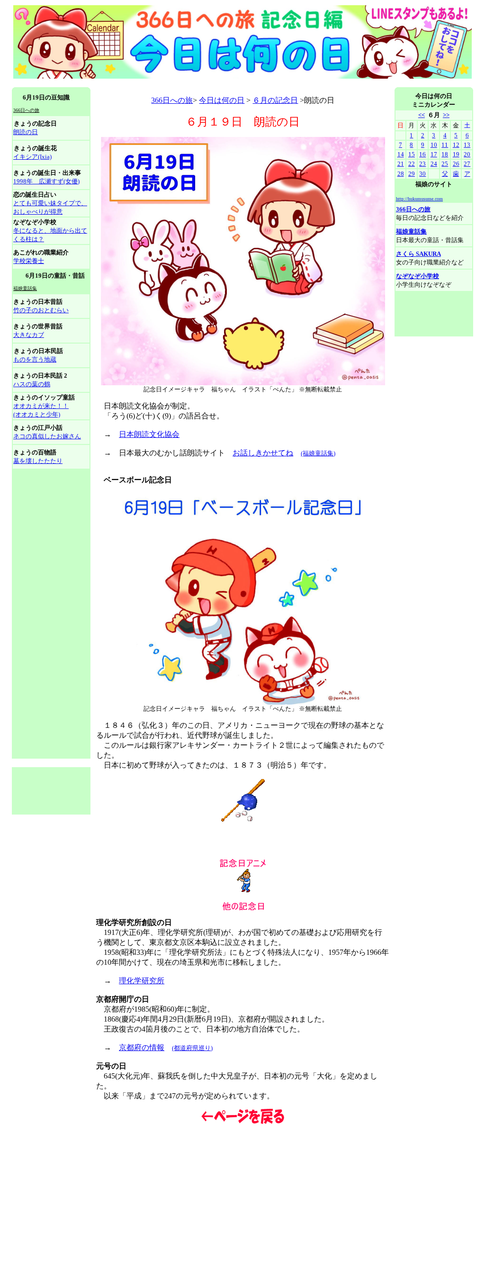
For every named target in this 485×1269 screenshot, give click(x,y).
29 (411, 173)
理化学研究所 (141, 981)
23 (422, 163)
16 (422, 154)
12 (456, 144)
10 (434, 144)
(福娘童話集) (318, 453)
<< (421, 114)
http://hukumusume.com (419, 198)
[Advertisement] (184, 83)
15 (411, 154)
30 (422, 173)
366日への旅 (172, 100)
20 (467, 154)
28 (400, 173)
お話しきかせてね (263, 453)
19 (456, 154)
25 (444, 163)
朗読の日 (25, 132)
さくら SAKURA (418, 253)
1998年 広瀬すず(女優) (46, 181)
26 (456, 163)
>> (446, 114)
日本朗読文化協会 (149, 434)
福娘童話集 (411, 231)
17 (434, 154)
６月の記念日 (275, 100)
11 (444, 144)
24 (434, 163)
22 (411, 163)
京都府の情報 (141, 1047)
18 (444, 154)
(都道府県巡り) (192, 1047)
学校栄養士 (28, 260)
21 (400, 163)
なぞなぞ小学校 (417, 276)
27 (467, 163)
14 (400, 154)
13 (467, 144)
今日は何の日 (221, 100)
